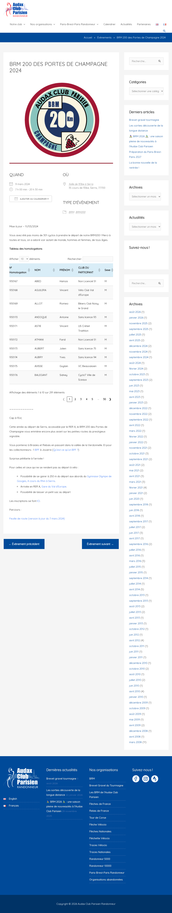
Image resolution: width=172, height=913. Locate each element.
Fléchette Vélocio (99, 838)
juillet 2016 (135, 549)
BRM (71, 212)
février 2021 (136, 487)
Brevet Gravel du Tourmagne (106, 785)
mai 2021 (134, 470)
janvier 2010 (136, 696)
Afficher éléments (24, 258)
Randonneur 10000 (100, 865)
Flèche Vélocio (97, 824)
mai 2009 (134, 719)
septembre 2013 (138, 600)
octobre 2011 (136, 646)
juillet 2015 (135, 566)
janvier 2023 (136, 402)
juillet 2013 (135, 612)
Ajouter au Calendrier (33, 199)
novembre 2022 (138, 413)
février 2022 (136, 436)
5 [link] (92, 399)
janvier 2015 (136, 572)
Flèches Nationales (100, 831)
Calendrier (109, 24)
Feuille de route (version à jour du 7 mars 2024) (37, 518)
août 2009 (135, 714)
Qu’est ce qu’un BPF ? (65, 449)
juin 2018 (134, 510)
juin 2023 (134, 385)
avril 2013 (134, 617)
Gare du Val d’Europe (53, 486)
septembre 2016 (138, 544)
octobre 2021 (137, 453)
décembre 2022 (138, 408)
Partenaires (144, 24)
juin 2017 (134, 532)
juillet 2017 (135, 527)
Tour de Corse (97, 817)
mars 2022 (135, 430)
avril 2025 (134, 340)
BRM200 (80, 212)
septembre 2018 (138, 504)
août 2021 (134, 464)
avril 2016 (134, 555)
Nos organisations (41, 24)
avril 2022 (134, 425)
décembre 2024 (138, 346)
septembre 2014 (138, 578)
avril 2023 (134, 397)
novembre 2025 (138, 323)
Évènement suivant (100, 544)
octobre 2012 (137, 629)
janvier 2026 (136, 317)
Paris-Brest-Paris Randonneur (77, 24)
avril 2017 (134, 538)
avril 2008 (135, 736)
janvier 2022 (136, 442)
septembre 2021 (138, 459)
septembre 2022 (138, 419)
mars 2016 (135, 561)
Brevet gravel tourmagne (144, 119)
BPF (37, 449)
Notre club (16, 24)
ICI (38, 501)
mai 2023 (134, 391)
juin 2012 (134, 634)
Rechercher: (75, 258)
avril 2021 (134, 476)
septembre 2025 (138, 329)
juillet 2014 (135, 583)
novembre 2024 (138, 351)
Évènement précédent (24, 544)
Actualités (126, 24)
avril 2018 (134, 515)
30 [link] (104, 399)
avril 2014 (134, 589)
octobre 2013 (137, 595)
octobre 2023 (137, 374)
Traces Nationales (100, 852)
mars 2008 (135, 742)
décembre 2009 (138, 702)
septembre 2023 (138, 379)
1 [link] (69, 399)
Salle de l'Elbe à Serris (81, 184)
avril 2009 (135, 725)
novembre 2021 (138, 447)
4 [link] (86, 399)
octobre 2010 (137, 668)
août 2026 (135, 312)
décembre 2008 (138, 731)
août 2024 (135, 362)
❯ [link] (110, 399)
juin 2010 (134, 685)
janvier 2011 (136, 657)
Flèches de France (100, 803)
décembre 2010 (138, 663)
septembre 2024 (138, 357)
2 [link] (75, 399)
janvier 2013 (136, 623)
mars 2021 (135, 481)
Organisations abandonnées (106, 879)
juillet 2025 (135, 334)
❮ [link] (64, 399)
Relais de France (99, 810)
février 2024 (136, 368)
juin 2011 (134, 651)
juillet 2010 (135, 680)
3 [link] (81, 399)
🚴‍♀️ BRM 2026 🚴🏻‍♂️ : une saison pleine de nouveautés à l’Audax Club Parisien (146, 141)
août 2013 (134, 606)
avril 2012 (134, 640)
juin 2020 (134, 498)
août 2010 (135, 674)
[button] (164, 31)
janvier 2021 (136, 493)
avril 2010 (134, 691)
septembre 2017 (138, 521)
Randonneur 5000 (99, 858)
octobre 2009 (137, 708)
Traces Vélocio (98, 845)
